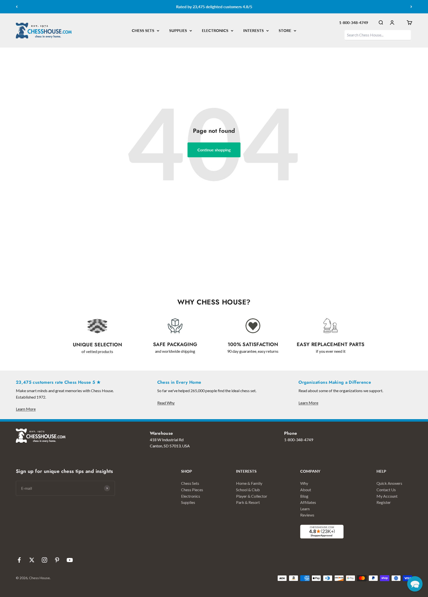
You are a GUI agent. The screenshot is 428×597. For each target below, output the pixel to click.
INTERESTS (253, 30)
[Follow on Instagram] (44, 560)
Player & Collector (251, 496)
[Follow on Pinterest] (57, 560)
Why (304, 483)
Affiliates (308, 502)
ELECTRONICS (215, 30)
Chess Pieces (192, 489)
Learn (305, 508)
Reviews (307, 515)
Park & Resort (248, 502)
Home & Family (249, 483)
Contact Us (386, 489)
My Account (387, 496)
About (305, 489)
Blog (304, 496)
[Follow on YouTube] (69, 560)
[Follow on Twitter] (31, 560)
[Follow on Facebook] (19, 560)
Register (383, 502)
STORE (285, 30)
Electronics (190, 496)
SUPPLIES (178, 30)
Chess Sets (190, 483)
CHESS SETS (143, 30)
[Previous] (17, 6)
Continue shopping (214, 149)
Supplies (188, 502)
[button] (415, 584)
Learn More (26, 409)
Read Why (166, 402)
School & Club (248, 489)
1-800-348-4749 (353, 22)
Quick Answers (389, 483)
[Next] (411, 6)
